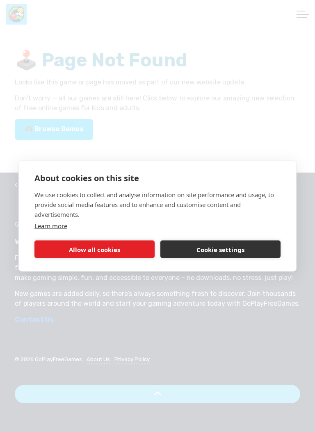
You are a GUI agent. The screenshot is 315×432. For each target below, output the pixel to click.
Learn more (50, 226)
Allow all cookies (94, 249)
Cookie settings (220, 249)
